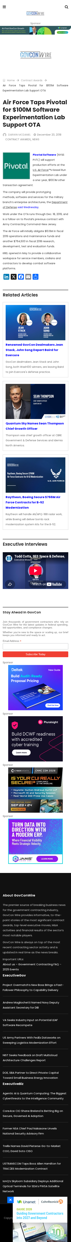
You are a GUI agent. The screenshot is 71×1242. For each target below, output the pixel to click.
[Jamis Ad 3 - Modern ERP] (35, 841)
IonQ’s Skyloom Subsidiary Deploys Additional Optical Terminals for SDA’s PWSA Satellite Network (33, 1186)
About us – (10, 964)
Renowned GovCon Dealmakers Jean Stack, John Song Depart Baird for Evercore (34, 350)
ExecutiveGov (14, 975)
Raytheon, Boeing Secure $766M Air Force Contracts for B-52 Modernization (33, 502)
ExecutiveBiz (13, 1083)
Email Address (12, 641)
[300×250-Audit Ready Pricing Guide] (35, 687)
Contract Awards (31, 80)
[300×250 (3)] (35, 738)
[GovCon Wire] (35, 13)
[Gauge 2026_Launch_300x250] (39, 1219)
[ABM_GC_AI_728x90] (35, 30)
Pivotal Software (44, 155)
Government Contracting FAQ (39, 964)
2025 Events (11, 969)
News (35, 139)
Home (10, 80)
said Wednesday (28, 207)
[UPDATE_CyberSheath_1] (35, 790)
